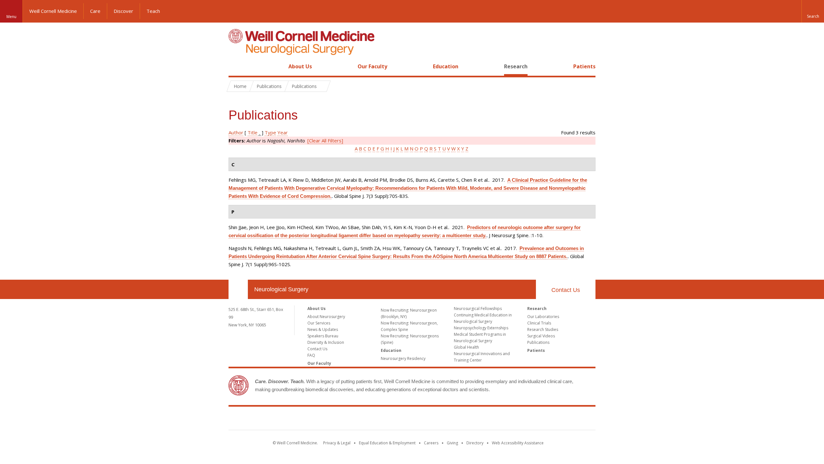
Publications (538, 342)
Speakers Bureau (322, 336)
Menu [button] (11, 16)
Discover (123, 11)
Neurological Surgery (281, 289)
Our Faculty (372, 66)
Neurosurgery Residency (403, 358)
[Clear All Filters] (325, 140)
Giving (452, 443)
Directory (474, 443)
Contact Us (565, 290)
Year (282, 132)
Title (253, 132)
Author (236, 132)
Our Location (238, 289)
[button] (812, 11)
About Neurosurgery (326, 316)
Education (445, 66)
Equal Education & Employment (387, 443)
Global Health (466, 347)
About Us (300, 66)
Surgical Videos (541, 336)
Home (235, 66)
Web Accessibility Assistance (518, 443)
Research (516, 66)
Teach (153, 11)
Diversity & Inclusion (325, 342)
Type (270, 132)
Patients (584, 66)
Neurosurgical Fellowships (478, 308)
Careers (431, 443)
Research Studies (542, 329)
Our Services (318, 323)
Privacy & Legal (337, 443)
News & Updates (322, 329)
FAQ (311, 355)
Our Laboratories (543, 316)
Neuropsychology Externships (481, 328)
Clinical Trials (539, 323)
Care (95, 11)
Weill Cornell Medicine (53, 11)
